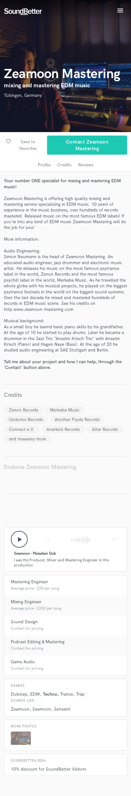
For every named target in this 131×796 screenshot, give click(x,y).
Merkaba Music (64, 410)
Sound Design (24, 622)
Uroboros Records (26, 419)
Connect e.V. (22, 429)
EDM (35, 694)
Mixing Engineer (26, 602)
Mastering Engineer (29, 582)
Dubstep (19, 694)
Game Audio (23, 662)
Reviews (85, 165)
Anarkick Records (63, 429)
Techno (50, 694)
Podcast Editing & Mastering (38, 642)
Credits (64, 165)
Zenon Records (23, 410)
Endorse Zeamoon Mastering (40, 467)
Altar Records (105, 429)
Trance (66, 694)
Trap (80, 694)
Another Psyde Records (77, 419)
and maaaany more (27, 439)
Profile (44, 165)
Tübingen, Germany (23, 95)
